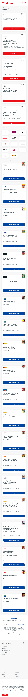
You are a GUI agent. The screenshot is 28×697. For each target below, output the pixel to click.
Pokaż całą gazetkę (14, 178)
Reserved (17, 668)
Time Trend (4, 663)
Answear (17, 661)
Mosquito (3, 676)
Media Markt (4, 674)
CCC (16, 674)
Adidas (3, 670)
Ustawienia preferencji (12, 694)
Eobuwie (3, 666)
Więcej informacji (14, 28)
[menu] (25, 2)
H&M (2, 668)
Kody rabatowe (4, 652)
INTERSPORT (17, 672)
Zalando (3, 672)
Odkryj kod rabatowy (14, 123)
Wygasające (4, 648)
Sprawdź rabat (14, 78)
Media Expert (4, 661)
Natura (16, 670)
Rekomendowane (5, 646)
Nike (16, 666)
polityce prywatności (7, 691)
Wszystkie (3, 654)
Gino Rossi (17, 676)
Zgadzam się (5, 694)
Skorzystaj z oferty (14, 53)
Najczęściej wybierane (6, 650)
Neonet (16, 663)
